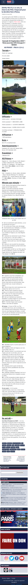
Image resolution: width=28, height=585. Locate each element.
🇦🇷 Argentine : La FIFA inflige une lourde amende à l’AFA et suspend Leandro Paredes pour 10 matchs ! (13, 494)
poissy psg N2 (13, 449)
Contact (13, 578)
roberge (4, 451)
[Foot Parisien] (10, 570)
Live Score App (19, 584)
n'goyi (17, 447)
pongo (18, 449)
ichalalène (17, 445)
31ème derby (17, 21)
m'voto (3, 447)
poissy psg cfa (5, 449)
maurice (8, 447)
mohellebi (13, 447)
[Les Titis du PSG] (10, 2)
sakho (8, 451)
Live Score (13, 584)
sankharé (13, 451)
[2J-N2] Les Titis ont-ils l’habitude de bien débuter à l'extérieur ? (21, 459)
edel (13, 445)
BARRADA (9, 443)
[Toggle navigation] (4, 1)
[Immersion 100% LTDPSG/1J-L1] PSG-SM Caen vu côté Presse (7, 459)
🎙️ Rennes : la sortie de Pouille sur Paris (11, 487)
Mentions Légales (6, 578)
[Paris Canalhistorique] (6, 570)
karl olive (22, 445)
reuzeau (23, 449)
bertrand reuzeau (16, 443)
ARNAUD (4, 443)
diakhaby (9, 445)
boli (22, 443)
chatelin (4, 445)
